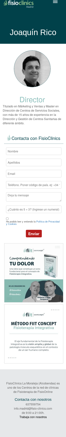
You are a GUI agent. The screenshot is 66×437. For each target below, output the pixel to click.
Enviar (33, 233)
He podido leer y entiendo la (33, 222)
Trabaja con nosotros (33, 417)
